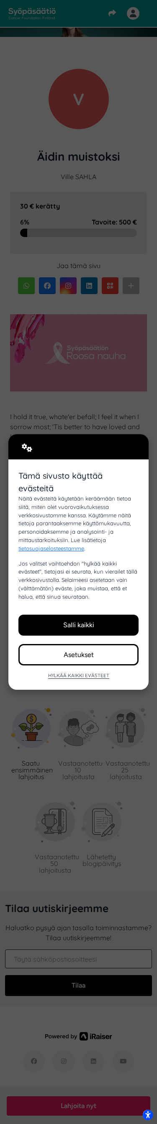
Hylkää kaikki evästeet (78, 675)
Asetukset (79, 655)
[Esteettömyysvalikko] (148, 1115)
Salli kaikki (78, 625)
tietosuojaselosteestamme (51, 548)
